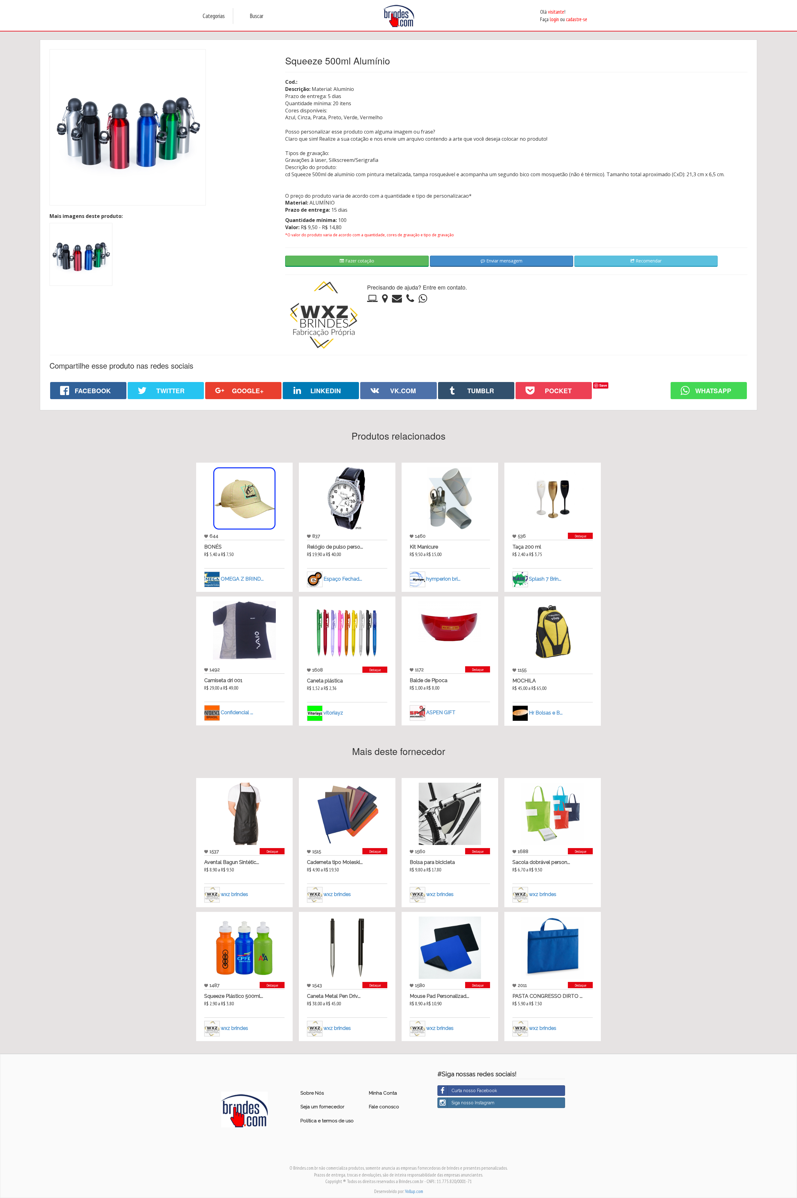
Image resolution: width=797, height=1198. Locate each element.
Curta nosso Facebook (474, 1090)
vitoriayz (333, 713)
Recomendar (648, 261)
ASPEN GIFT (440, 712)
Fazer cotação (359, 261)
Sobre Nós (312, 1093)
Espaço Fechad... (342, 579)
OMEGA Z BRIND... (242, 579)
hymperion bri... (443, 579)
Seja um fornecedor (322, 1107)
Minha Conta (383, 1093)
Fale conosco (384, 1107)
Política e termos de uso (327, 1121)
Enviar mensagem (503, 261)
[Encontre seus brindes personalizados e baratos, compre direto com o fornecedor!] (244, 1109)
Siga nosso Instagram (472, 1102)
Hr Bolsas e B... (546, 713)
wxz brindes (234, 894)
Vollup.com (414, 1191)
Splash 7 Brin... (545, 579)
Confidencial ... (237, 712)
